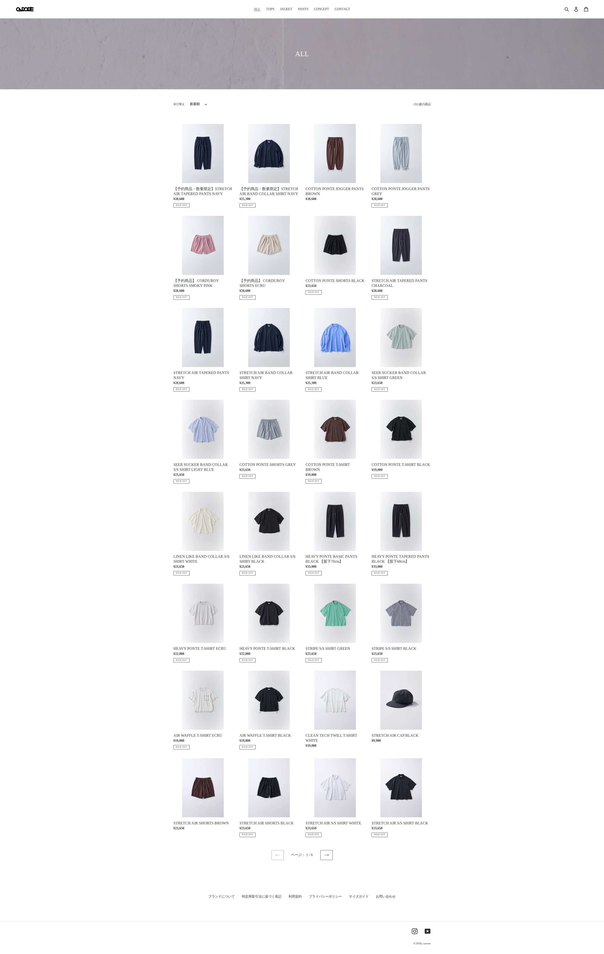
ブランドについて (221, 896)
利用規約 (295, 896)
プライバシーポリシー (325, 896)
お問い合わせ (386, 896)
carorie (427, 943)
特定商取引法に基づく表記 (261, 896)
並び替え (179, 104)
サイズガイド (359, 896)
